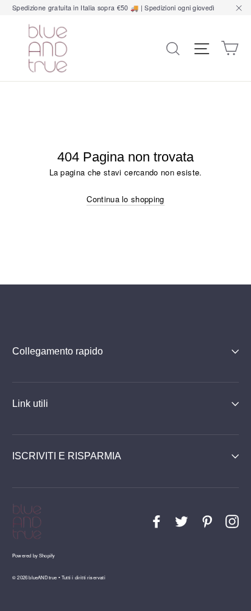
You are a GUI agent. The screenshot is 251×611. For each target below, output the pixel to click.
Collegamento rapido (57, 351)
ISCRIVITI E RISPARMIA (66, 456)
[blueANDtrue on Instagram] (232, 521)
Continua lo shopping (125, 199)
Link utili (30, 403)
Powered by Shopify (33, 555)
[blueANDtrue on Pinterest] (207, 521)
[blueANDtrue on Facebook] (156, 521)
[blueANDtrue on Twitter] (181, 521)
